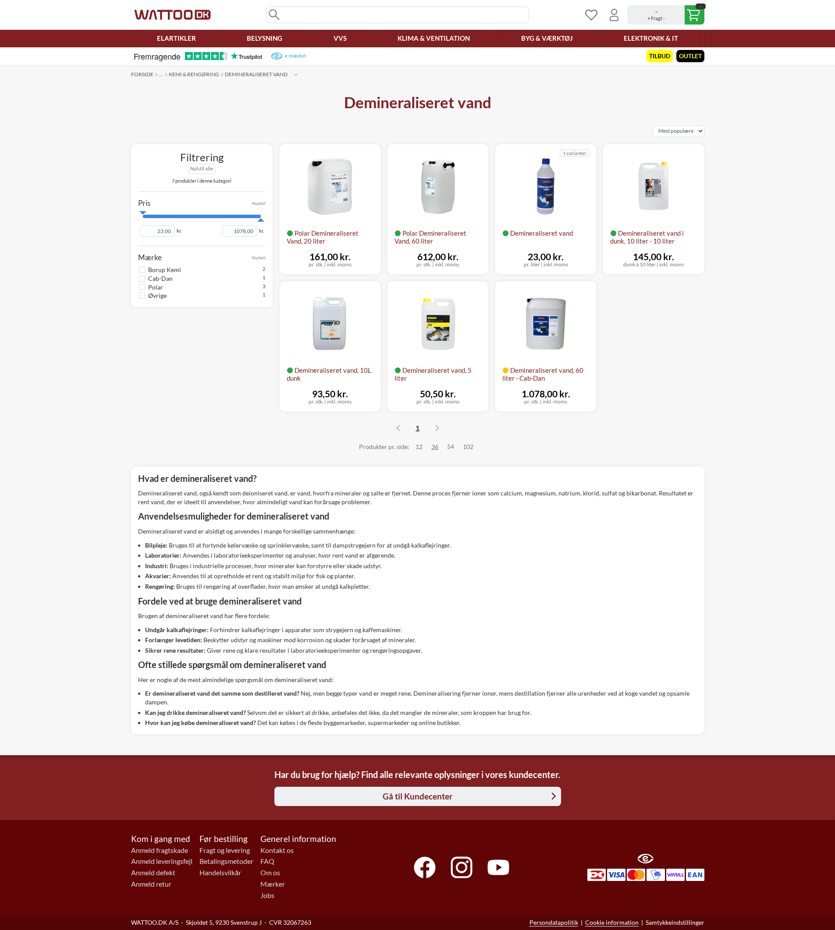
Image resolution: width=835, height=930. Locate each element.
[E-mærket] (288, 56)
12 (419, 446)
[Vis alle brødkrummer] (296, 74)
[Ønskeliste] (591, 15)
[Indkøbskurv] (665, 15)
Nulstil (259, 202)
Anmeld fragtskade (159, 850)
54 (450, 446)
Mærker (272, 884)
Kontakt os (277, 850)
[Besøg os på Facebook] (425, 867)
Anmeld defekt (153, 873)
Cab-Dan (160, 278)
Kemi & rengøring (194, 74)
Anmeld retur (151, 884)
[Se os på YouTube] (498, 867)
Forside (142, 74)
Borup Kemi (164, 269)
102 (468, 446)
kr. (179, 230)
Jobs (267, 895)
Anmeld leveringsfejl (161, 861)
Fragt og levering (224, 850)
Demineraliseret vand (256, 74)
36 (434, 446)
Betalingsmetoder (226, 861)
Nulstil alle (201, 168)
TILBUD (659, 56)
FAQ (267, 861)
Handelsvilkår (220, 873)
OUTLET (690, 56)
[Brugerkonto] (614, 15)
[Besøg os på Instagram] (461, 867)
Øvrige (157, 295)
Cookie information (612, 922)
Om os (270, 873)
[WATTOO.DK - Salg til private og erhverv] (172, 15)
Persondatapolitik (553, 922)
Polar (155, 286)
